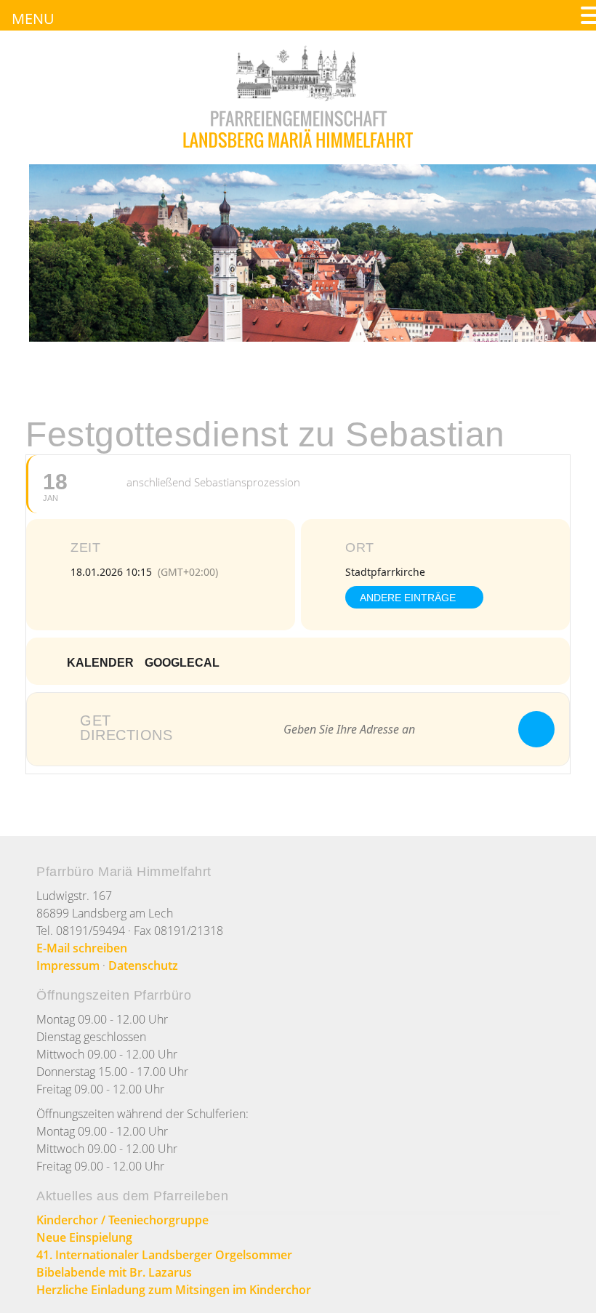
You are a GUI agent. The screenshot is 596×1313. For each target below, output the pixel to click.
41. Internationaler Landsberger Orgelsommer (164, 1255)
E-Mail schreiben (81, 948)
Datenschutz (143, 965)
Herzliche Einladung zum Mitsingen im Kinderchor (173, 1290)
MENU (33, 18)
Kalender (100, 662)
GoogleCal (182, 662)
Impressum (68, 965)
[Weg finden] (536, 729)
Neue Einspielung (84, 1237)
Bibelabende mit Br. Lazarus (114, 1272)
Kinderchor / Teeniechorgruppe (122, 1220)
